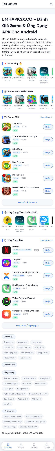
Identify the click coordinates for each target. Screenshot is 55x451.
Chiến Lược (24, 347)
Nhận (47, 127)
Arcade (22, 342)
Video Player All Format (23, 298)
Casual (36, 342)
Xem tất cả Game (26, 202)
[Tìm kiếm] (51, 4)
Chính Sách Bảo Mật (13, 416)
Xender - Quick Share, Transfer (26, 272)
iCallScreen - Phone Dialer (25, 285)
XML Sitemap (9, 427)
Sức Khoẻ (9, 399)
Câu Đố (8, 347)
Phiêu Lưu (9, 358)
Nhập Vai (43, 352)
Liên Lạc (8, 388)
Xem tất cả (45, 117)
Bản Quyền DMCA (34, 416)
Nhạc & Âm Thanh (38, 394)
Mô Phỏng (27, 352)
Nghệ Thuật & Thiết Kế (14, 394)
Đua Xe (39, 347)
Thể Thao (25, 358)
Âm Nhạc (9, 342)
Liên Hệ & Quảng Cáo (35, 421)
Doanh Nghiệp (11, 383)
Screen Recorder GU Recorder (26, 311)
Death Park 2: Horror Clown (25, 187)
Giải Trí (26, 383)
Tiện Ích (36, 399)
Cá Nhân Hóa (29, 378)
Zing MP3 (16, 259)
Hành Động (10, 352)
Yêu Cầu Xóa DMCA (28, 427)
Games (9, 364)
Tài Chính (23, 399)
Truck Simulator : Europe (24, 136)
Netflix (15, 246)
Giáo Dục (40, 383)
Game (8, 336)
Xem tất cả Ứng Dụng (26, 325)
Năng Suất (22, 388)
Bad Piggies (18, 162)
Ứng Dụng (9, 372)
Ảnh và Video (11, 378)
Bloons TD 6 (18, 175)
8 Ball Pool (17, 149)
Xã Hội (7, 404)
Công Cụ (45, 378)
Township (17, 123)
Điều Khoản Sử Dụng (13, 421)
